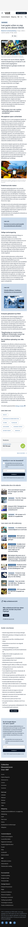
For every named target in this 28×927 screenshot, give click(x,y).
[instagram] (14, 922)
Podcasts (3, 803)
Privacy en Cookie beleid (20, 917)
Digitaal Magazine (5, 777)
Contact (3, 782)
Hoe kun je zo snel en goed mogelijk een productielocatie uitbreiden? (14, 225)
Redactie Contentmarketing (8, 30)
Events (2, 774)
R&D (2, 858)
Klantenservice (4, 779)
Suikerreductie (4, 863)
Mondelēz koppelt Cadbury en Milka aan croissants (14, 664)
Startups (3, 800)
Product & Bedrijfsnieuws (7, 905)
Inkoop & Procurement (6, 886)
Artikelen (3, 795)
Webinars (3, 797)
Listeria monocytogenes (7, 836)
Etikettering (4, 814)
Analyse (5, 414)
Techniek (5, 422)
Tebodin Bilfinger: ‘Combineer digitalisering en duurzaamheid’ (13, 291)
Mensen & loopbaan (6, 894)
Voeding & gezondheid (6, 900)
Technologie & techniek (6, 902)
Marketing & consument (7, 897)
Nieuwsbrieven (7, 767)
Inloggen (6, 615)
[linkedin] (10, 922)
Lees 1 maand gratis (21, 13)
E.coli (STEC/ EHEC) (6, 839)
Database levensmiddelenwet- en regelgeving (12, 811)
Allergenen (3, 827)
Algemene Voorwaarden (6, 917)
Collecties (5, 765)
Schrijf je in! (14, 474)
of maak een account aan (8, 619)
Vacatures (3, 788)
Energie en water (5, 878)
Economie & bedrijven (6, 892)
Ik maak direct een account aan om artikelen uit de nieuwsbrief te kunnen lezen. (14, 465)
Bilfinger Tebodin (19, 406)
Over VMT (5, 770)
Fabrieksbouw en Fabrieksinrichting (11, 418)
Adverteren (3, 785)
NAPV (2, 816)
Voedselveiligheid (6, 834)
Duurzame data (5, 880)
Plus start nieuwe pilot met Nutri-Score (11, 698)
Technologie (14, 422)
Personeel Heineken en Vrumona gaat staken (12, 679)
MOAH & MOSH (5, 855)
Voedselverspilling (5, 875)
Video (2, 805)
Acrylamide (4, 852)
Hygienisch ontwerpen (6, 841)
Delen (15, 36)
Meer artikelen (14, 710)
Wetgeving (4, 808)
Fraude (3, 847)
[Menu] (2, 13)
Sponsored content (17, 426)
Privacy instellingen (6, 918)
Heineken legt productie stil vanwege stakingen (13, 632)
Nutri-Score (4, 819)
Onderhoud (17, 430)
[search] (26, 17)
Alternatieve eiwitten (6, 861)
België (2, 889)
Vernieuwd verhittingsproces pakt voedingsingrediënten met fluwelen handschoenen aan (14, 649)
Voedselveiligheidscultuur (7, 844)
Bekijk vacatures (21, 453)
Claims (3, 822)
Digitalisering (6, 426)
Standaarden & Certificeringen (8, 824)
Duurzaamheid (5, 872)
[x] (6, 922)
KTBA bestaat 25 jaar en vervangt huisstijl (12, 662)
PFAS (2, 849)
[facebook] (2, 922)
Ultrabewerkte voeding (6, 866)
